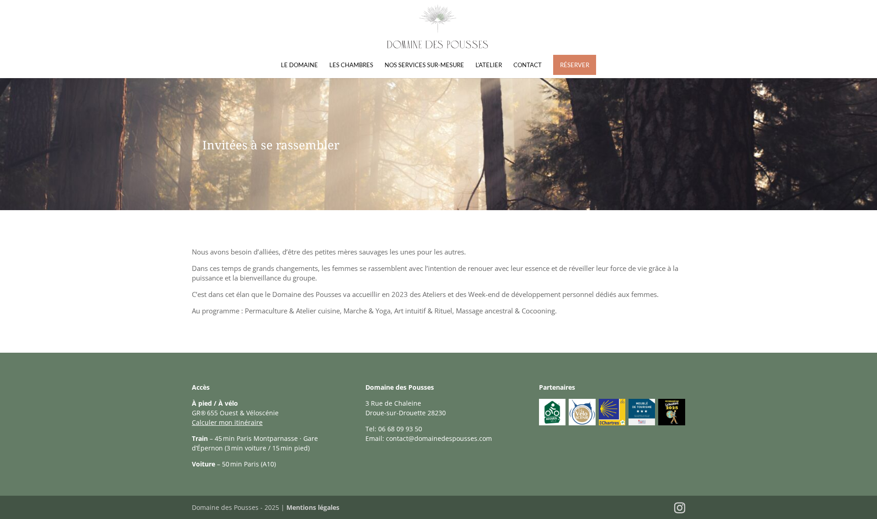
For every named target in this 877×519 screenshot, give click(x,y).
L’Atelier (488, 65)
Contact (527, 65)
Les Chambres (351, 65)
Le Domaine (299, 65)
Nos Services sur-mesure (424, 65)
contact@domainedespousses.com (439, 438)
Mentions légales (312, 507)
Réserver (574, 65)
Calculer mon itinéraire (227, 422)
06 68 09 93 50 (400, 428)
